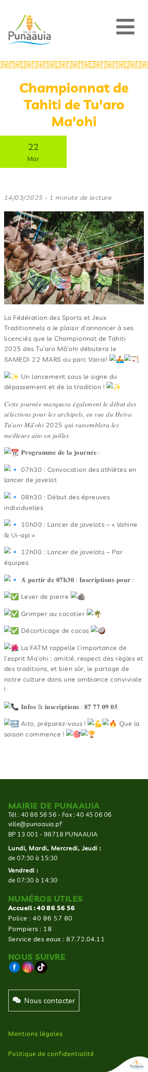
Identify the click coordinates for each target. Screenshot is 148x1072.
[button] (125, 26)
